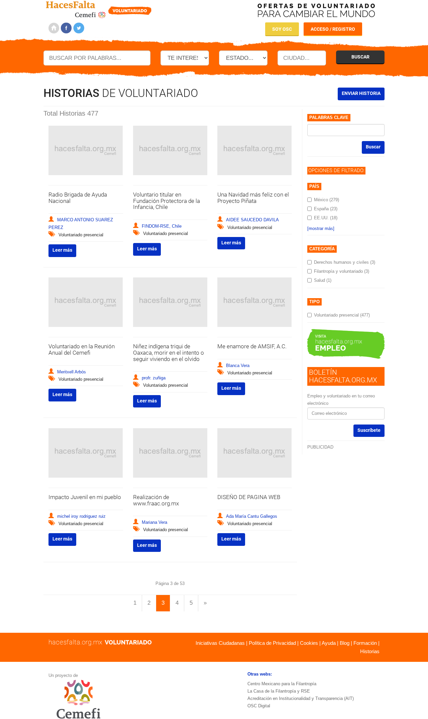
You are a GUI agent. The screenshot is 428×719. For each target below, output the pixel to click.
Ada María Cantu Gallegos (251, 516)
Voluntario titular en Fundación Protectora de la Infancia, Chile (166, 200)
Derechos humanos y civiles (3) (344, 262)
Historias (370, 651)
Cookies (309, 643)
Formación (365, 643)
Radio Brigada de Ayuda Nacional (77, 197)
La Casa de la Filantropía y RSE (278, 691)
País (314, 186)
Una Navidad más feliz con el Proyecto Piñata (253, 197)
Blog (344, 643)
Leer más (62, 250)
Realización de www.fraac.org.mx (156, 500)
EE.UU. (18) (325, 217)
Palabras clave (328, 117)
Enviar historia (361, 93)
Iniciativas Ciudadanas (220, 643)
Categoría (322, 248)
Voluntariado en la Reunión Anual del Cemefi (81, 349)
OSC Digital (258, 705)
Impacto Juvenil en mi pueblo (84, 497)
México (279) (326, 199)
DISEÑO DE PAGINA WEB (248, 497)
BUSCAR (360, 56)
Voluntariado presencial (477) (342, 315)
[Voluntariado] (98, 8)
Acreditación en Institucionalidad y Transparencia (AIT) (300, 698)
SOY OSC (282, 29)
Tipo (314, 301)
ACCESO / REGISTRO (333, 29)
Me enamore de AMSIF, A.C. (252, 346)
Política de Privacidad (272, 643)
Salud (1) (322, 280)
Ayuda (329, 643)
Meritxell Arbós (71, 371)
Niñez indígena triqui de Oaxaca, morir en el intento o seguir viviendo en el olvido (168, 352)
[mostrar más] (320, 228)
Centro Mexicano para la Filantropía (281, 683)
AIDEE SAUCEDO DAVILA (252, 219)
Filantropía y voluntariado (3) (341, 271)
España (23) (325, 208)
